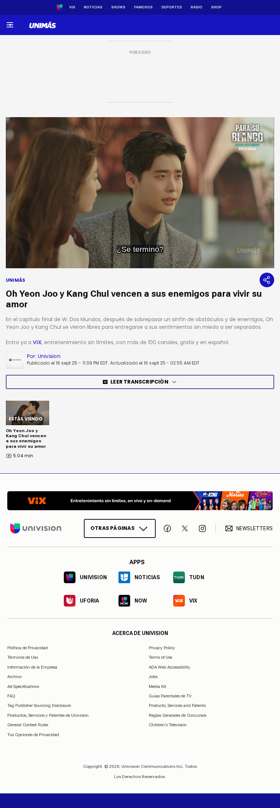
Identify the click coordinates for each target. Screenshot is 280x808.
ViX (37, 342)
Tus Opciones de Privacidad (33, 734)
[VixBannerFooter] (140, 500)
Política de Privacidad (27, 647)
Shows (118, 7)
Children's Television (168, 724)
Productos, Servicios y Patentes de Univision (48, 714)
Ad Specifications (23, 686)
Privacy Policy (162, 647)
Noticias (93, 7)
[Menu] (9, 24)
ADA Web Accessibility (169, 666)
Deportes (172, 7)
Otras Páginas (112, 528)
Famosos (143, 7)
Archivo (14, 676)
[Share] (267, 280)
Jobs (153, 676)
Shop (216, 7)
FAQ (11, 696)
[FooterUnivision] (35, 528)
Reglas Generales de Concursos (177, 714)
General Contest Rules (27, 724)
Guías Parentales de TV (170, 696)
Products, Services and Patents (177, 705)
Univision (49, 356)
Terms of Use (160, 657)
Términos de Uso (22, 657)
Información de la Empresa (32, 666)
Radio (196, 7)
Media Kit (157, 686)
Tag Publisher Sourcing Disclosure (39, 705)
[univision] (42, 25)
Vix (72, 7)
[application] (140, 192)
